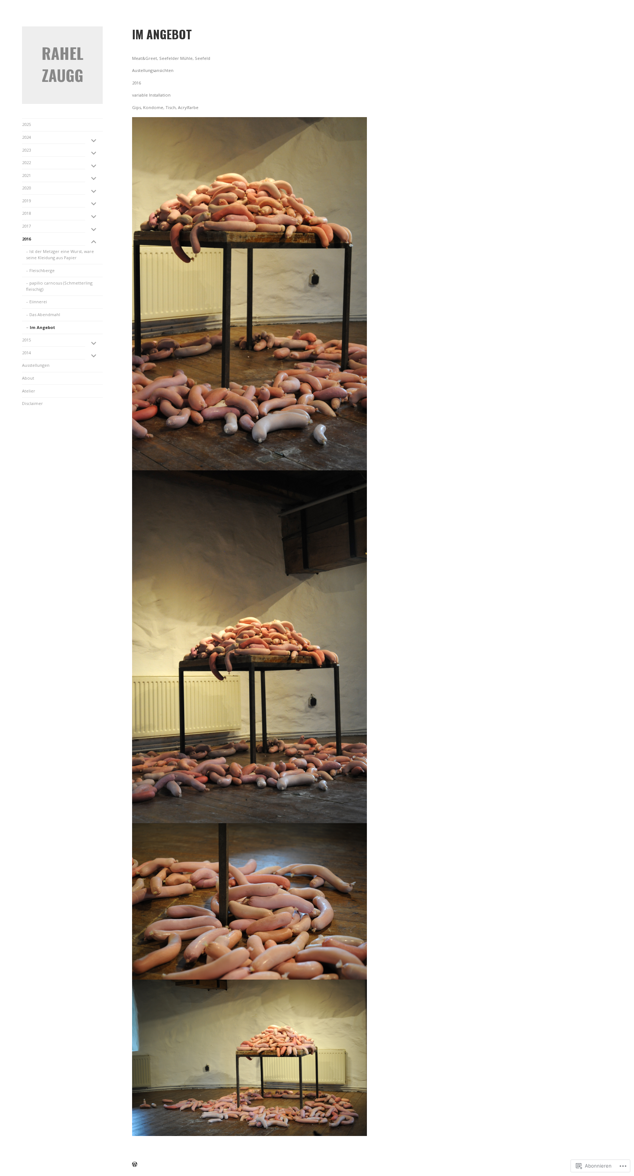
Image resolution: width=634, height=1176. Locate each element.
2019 (26, 200)
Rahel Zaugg (62, 64)
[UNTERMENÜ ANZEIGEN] (94, 140)
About (28, 378)
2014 (26, 352)
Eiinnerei (38, 301)
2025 (26, 124)
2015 (26, 340)
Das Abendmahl (44, 314)
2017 (26, 226)
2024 (26, 137)
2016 (26, 239)
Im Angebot (42, 327)
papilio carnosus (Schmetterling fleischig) (59, 286)
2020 (26, 188)
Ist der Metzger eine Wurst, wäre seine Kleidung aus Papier (60, 254)
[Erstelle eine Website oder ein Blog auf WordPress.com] (134, 1164)
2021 (26, 175)
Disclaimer (32, 403)
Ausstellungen (36, 365)
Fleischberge (42, 270)
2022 (26, 162)
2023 (26, 150)
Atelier (28, 391)
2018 (26, 213)
